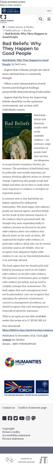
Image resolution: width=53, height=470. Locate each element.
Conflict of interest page (32, 407)
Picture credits (11, 431)
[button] (49, 11)
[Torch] (26, 388)
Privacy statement (13, 438)
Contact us (8, 407)
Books (27, 30)
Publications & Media (20, 27)
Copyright (8, 428)
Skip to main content (10, 5)
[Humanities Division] (23, 362)
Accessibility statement (16, 435)
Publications (12, 30)
